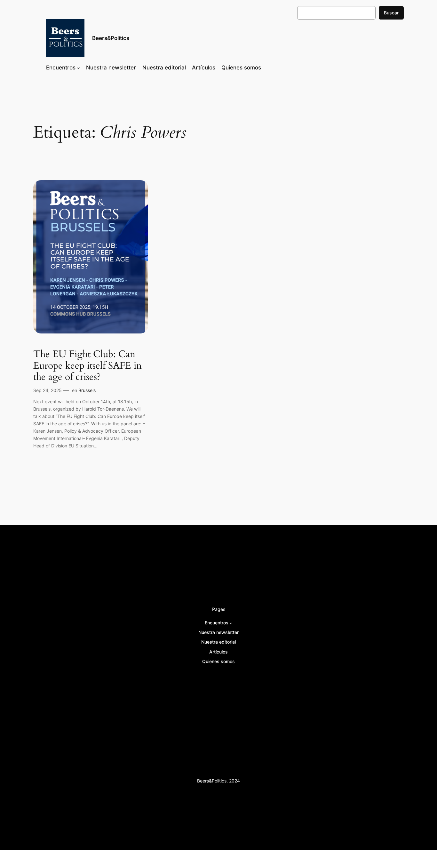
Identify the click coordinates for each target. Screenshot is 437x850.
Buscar (391, 12)
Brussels (87, 390)
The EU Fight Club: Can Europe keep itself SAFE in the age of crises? (87, 366)
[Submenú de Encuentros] (78, 67)
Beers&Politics (110, 38)
